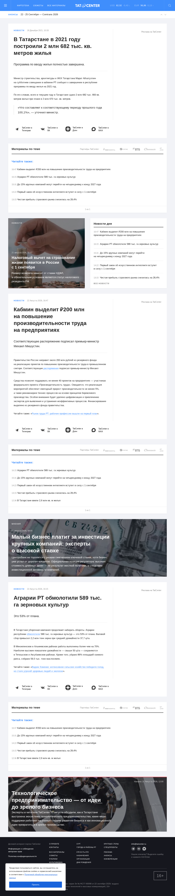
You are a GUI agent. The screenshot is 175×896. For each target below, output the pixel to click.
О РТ (78, 844)
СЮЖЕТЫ (53, 856)
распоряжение (51, 368)
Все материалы (56, 5)
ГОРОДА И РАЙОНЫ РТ (86, 847)
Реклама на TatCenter (151, 32)
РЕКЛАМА (108, 852)
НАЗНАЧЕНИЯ (83, 856)
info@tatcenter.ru (138, 844)
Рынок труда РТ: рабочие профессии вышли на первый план (64, 413)
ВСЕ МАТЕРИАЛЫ (56, 852)
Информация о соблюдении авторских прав (20, 850)
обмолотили (33, 634)
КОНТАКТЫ (54, 847)
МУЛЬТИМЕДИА (56, 862)
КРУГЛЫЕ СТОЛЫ (111, 844)
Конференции (20, 781)
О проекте (54, 844)
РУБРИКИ (53, 859)
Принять (35, 885)
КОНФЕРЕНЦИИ (111, 859)
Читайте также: (22, 161)
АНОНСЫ (108, 856)
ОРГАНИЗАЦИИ (83, 859)
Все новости (101, 283)
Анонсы (13, 14)
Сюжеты (38, 5)
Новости (19, 30)
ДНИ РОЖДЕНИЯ (84, 862)
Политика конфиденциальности (22, 856)
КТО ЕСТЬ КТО (83, 852)
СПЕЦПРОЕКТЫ (111, 847)
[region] (35, 877)
